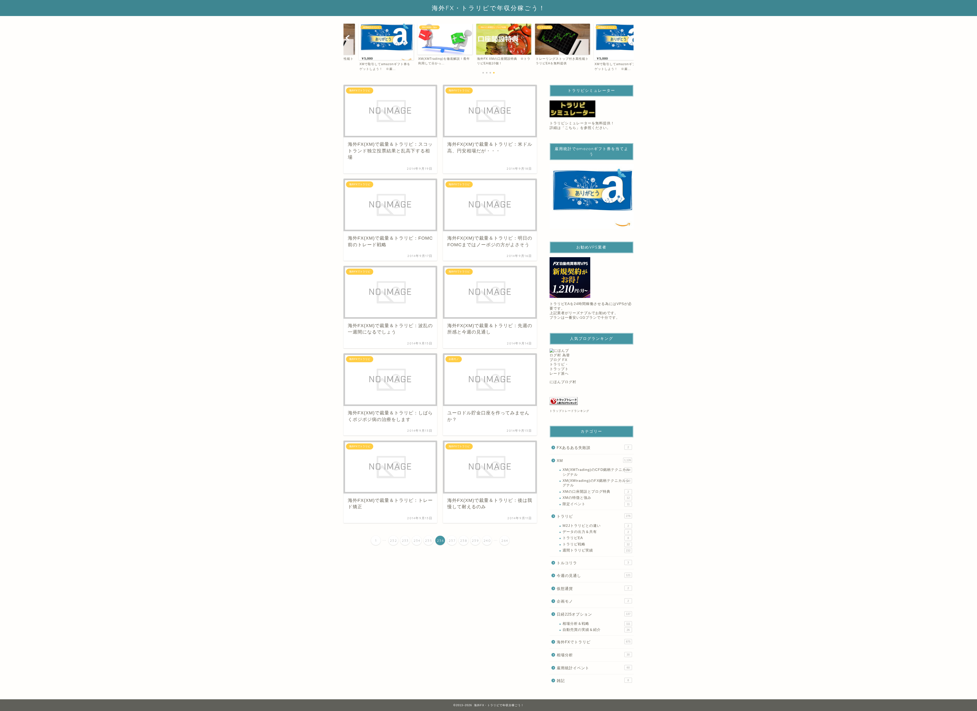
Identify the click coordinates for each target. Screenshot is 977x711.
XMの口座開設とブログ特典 (596, 492)
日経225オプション (593, 614)
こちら (570, 128)
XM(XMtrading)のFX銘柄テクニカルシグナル (596, 483)
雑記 (593, 680)
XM (594, 460)
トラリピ (593, 516)
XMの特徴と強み (596, 498)
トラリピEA (596, 538)
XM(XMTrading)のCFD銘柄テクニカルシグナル (596, 472)
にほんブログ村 (563, 382)
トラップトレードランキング (569, 410)
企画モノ (593, 601)
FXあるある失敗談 (593, 447)
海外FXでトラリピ (593, 642)
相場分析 (593, 655)
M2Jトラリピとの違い (596, 526)
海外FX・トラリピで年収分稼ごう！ (488, 8)
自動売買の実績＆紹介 (596, 630)
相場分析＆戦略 (596, 624)
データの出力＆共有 (596, 532)
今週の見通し (593, 575)
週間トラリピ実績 (596, 550)
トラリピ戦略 (596, 544)
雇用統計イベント (593, 668)
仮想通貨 (593, 588)
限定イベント (596, 504)
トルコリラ (593, 563)
